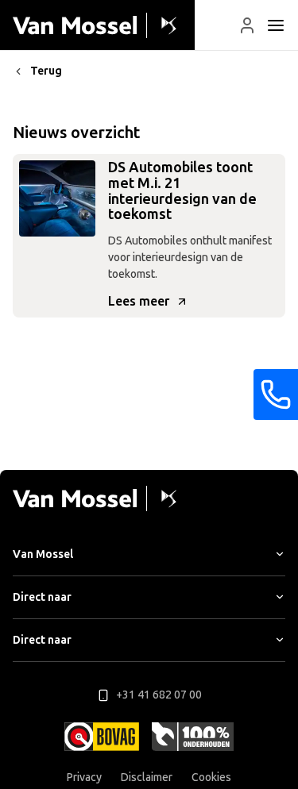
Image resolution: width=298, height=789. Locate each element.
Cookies (211, 777)
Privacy (84, 777)
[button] (247, 25)
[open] (275, 25)
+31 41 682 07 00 (159, 695)
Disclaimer (146, 777)
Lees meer (138, 301)
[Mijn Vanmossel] (247, 25)
